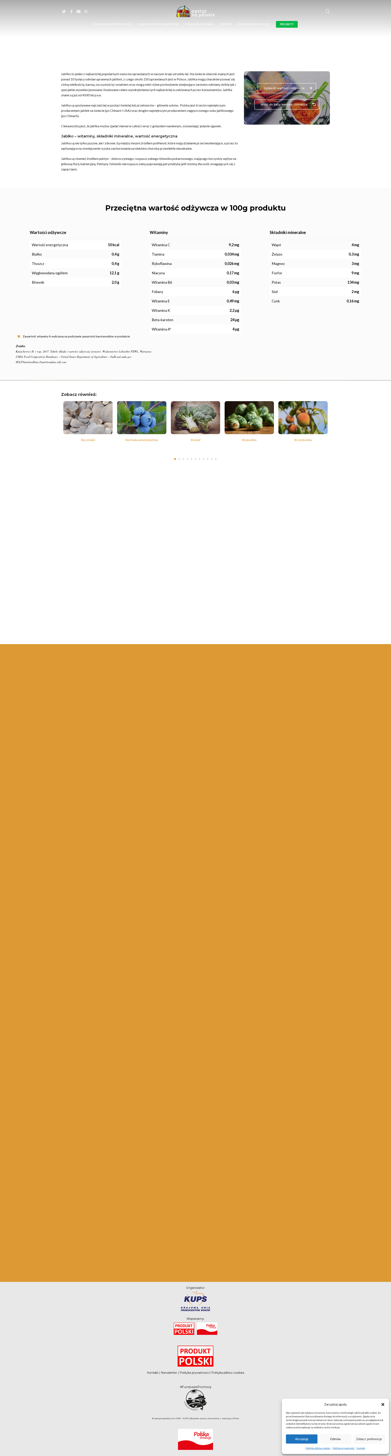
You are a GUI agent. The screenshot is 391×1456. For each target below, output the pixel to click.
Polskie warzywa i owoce (112, 24)
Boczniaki (88, 440)
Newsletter (169, 1373)
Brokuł (195, 440)
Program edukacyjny (254, 24)
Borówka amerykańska (141, 440)
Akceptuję (301, 1439)
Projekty (287, 24)
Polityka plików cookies (318, 1448)
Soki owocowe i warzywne (158, 24)
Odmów (335, 1439)
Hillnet (235, 1418)
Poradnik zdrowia (199, 24)
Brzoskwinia (303, 440)
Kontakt (361, 1448)
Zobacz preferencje (369, 1439)
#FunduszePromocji (195, 1387)
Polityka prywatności (344, 1448)
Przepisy (226, 24)
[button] (383, 1404)
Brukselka (249, 440)
